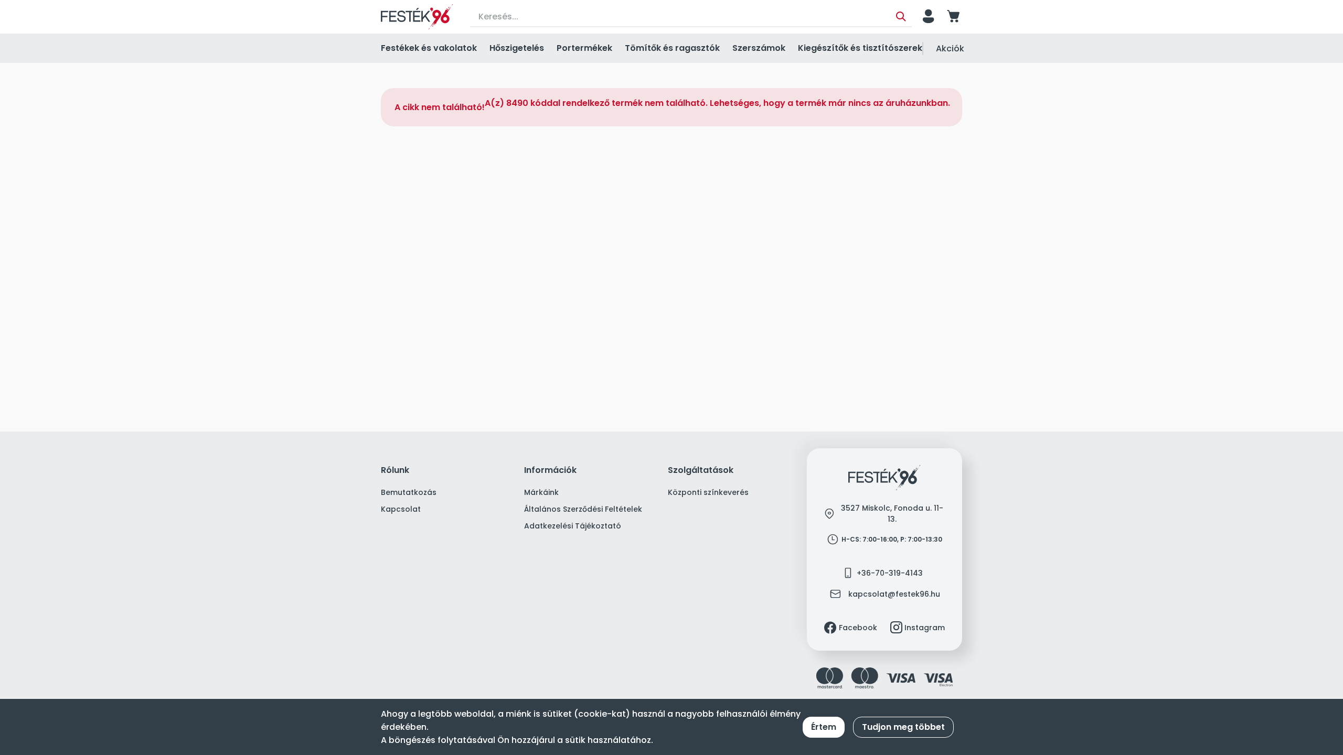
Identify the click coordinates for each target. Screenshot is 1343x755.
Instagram (924, 627)
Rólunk (395, 470)
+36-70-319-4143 (890, 573)
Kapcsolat (401, 509)
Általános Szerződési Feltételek (583, 509)
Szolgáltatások (700, 470)
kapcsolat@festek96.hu (894, 594)
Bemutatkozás (408, 492)
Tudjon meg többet (903, 727)
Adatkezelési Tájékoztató (572, 526)
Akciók (950, 48)
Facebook (858, 627)
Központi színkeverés (708, 492)
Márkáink (541, 492)
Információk (550, 470)
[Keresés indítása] (901, 16)
